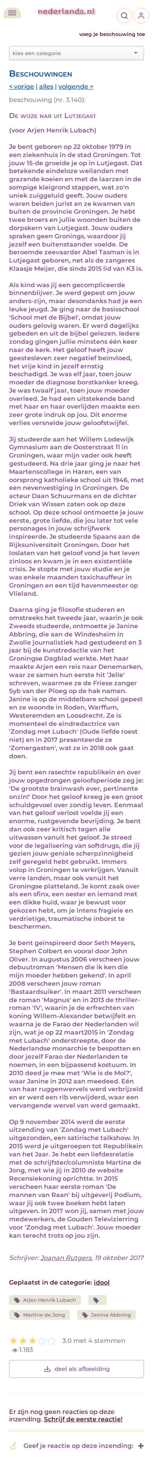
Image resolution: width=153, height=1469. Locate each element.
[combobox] (72, 53)
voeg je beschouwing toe (112, 34)
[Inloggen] (141, 15)
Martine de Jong (44, 1315)
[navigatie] (12, 13)
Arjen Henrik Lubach (49, 1300)
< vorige (21, 86)
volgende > (75, 86)
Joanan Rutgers (65, 1258)
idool (102, 1282)
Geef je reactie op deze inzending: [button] (78, 1445)
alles (46, 86)
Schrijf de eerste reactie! (83, 1419)
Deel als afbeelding (82, 1368)
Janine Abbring (111, 1315)
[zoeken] (124, 15)
